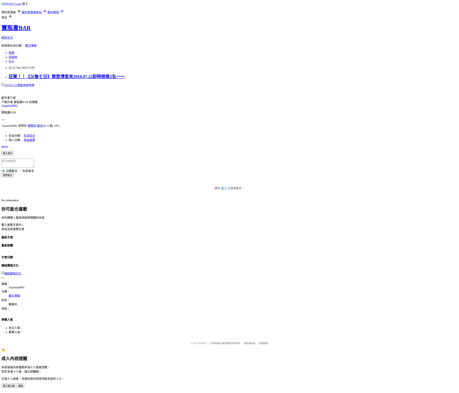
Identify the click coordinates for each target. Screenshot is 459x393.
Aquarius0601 (9, 105)
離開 (20, 386)
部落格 (13, 57)
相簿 (11, 52)
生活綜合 (29, 135)
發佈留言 (7, 175)
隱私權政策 (249, 343)
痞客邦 (32, 125)
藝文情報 (31, 45)
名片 (11, 61)
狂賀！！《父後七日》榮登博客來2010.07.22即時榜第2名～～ (67, 76)
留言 (40, 125)
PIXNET (203, 343)
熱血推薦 (29, 140)
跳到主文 (7, 37)
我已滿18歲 (9, 386)
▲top (4, 146)
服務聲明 (263, 343)
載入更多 (7, 153)
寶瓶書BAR (16, 28)
